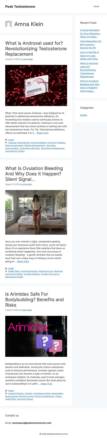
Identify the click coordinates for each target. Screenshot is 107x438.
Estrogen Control (26, 396)
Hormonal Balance (38, 143)
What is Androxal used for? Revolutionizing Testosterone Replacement (36, 48)
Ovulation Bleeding (32, 274)
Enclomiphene (23, 143)
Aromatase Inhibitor (42, 393)
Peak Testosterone (20, 6)
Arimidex (28, 393)
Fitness (58, 396)
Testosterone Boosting (30, 148)
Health (11, 140)
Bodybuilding (57, 393)
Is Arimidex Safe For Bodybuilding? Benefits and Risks (34, 299)
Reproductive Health (14, 277)
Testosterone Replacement (52, 148)
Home (96, 6)
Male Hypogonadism (14, 145)
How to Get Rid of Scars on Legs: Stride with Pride (89, 55)
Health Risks (10, 399)
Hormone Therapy (25, 399)
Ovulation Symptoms (50, 274)
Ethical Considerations (44, 396)
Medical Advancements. (35, 145)
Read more (42, 133)
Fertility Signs (14, 271)
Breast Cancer (11, 396)
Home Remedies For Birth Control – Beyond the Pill (90, 44)
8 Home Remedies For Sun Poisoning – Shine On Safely (90, 33)
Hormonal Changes (29, 271)
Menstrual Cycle (46, 271)
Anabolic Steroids (16, 393)
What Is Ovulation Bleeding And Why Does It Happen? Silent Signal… (34, 173)
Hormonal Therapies (56, 143)
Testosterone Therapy (15, 151)
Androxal (12, 143)
